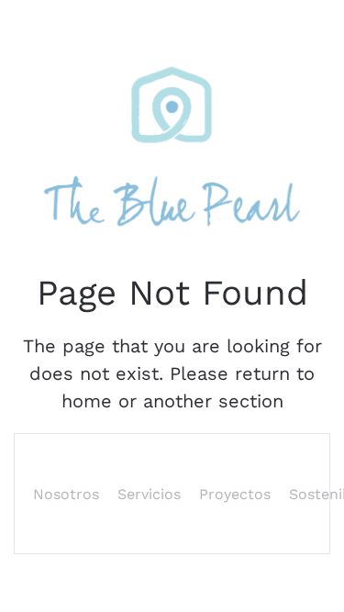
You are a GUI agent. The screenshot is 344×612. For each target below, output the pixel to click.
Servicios (149, 494)
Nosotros (66, 494)
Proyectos (235, 494)
